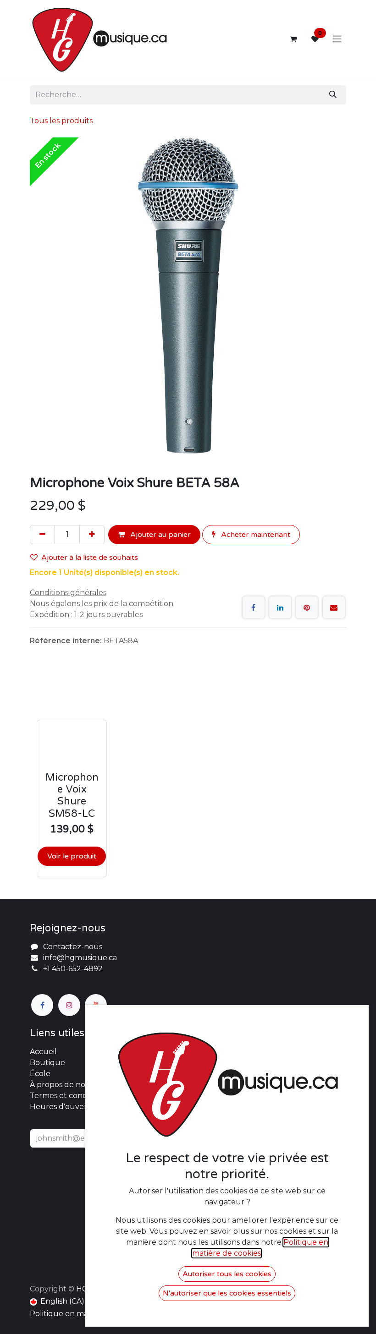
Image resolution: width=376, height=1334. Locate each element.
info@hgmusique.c (78, 957)
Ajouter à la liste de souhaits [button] (89, 557)
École (40, 1073)
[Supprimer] (42, 534)
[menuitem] (57, 1301)
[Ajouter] (92, 534)
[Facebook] (254, 607)
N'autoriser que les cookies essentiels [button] (227, 1293)
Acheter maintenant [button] (254, 534)
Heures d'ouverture (67, 1106)
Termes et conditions (68, 1095)
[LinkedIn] (280, 607)
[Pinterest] (307, 607)
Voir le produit (71, 856)
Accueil (43, 1051)
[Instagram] (69, 1005)
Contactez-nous (72, 946)
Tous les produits (61, 120)
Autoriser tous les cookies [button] (226, 1274)
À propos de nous (62, 1084)
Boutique (47, 1062)
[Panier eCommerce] (293, 39)
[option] (188, 776)
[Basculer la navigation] (337, 39)
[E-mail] (334, 607)
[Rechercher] (333, 94)
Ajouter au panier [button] (159, 534)
